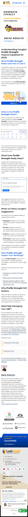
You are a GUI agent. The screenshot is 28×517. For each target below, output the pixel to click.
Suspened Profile (9, 351)
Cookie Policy (12, 501)
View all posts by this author (9, 404)
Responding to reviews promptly (12, 278)
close (25, 500)
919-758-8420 (17, 3)
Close (14, 513)
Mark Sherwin (8, 375)
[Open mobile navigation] (24, 3)
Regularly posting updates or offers (13, 281)
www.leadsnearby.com (11, 459)
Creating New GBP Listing (11, 342)
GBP (24, 73)
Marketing (9, 487)
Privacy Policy (5, 501)
